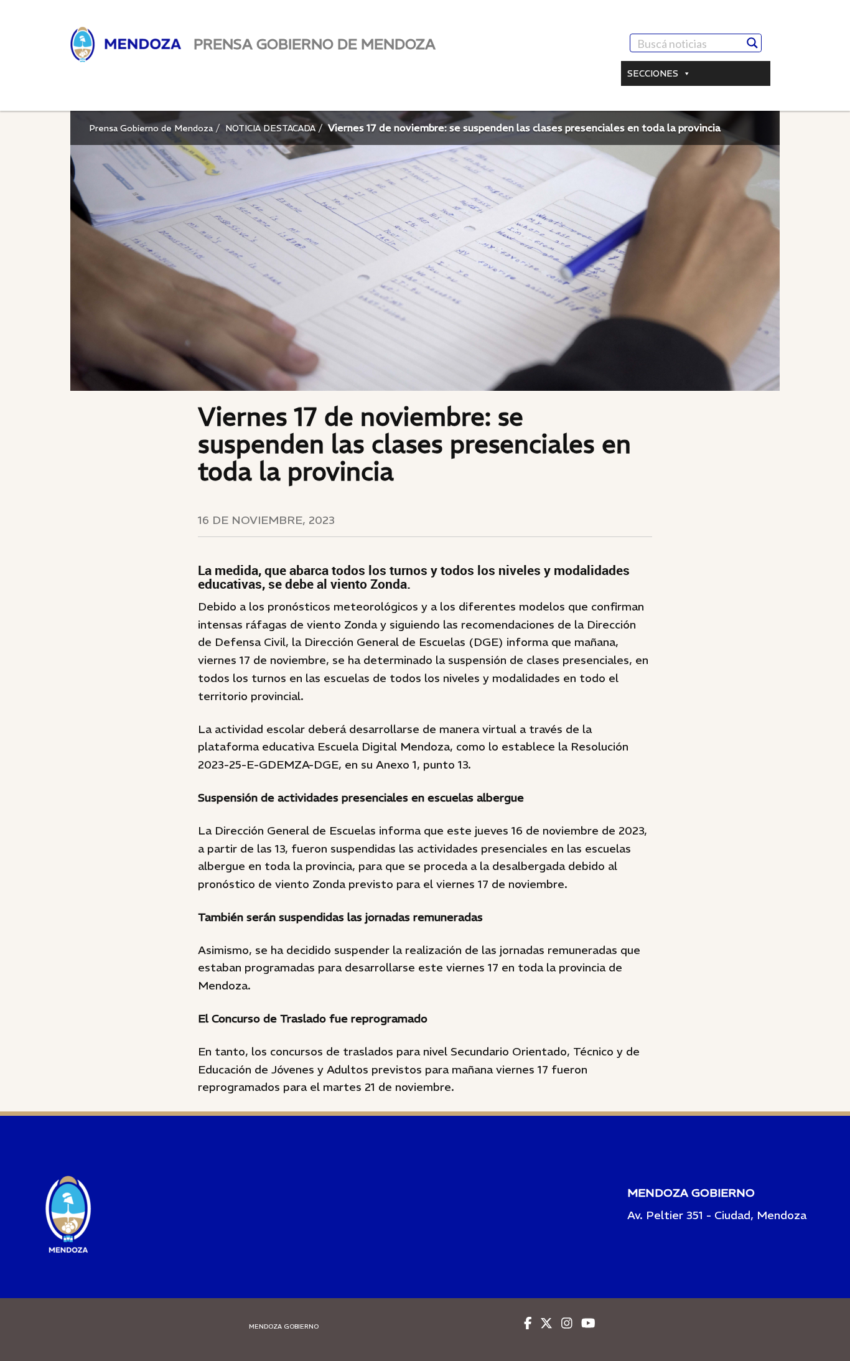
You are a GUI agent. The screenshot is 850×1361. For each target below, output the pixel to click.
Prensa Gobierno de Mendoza (151, 128)
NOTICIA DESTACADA (270, 128)
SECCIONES (652, 73)
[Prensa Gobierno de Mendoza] (125, 44)
